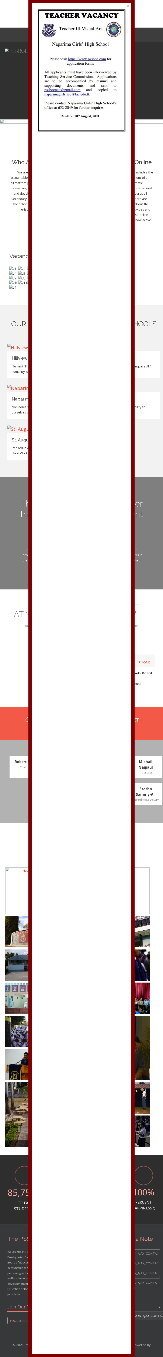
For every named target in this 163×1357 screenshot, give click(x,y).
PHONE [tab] (144, 662)
